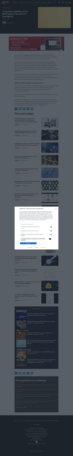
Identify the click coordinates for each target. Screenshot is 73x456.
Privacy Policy (42, 247)
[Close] (56, 209)
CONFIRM (28, 243)
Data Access (36, 247)
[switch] (50, 227)
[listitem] (36, 224)
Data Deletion (30, 247)
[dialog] (36, 228)
